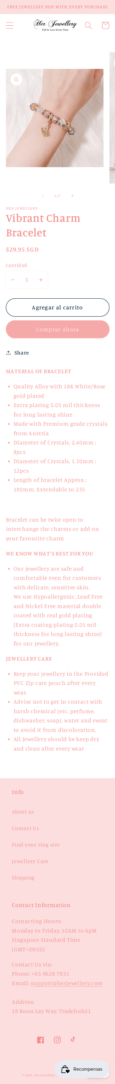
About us (23, 811)
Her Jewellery (44, 1075)
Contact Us (25, 828)
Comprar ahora (57, 329)
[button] (9, 25)
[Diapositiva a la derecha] (72, 195)
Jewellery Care (30, 861)
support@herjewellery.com (67, 983)
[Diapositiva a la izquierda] (42, 195)
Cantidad (16, 265)
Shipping (23, 877)
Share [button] (21, 352)
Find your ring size (36, 844)
